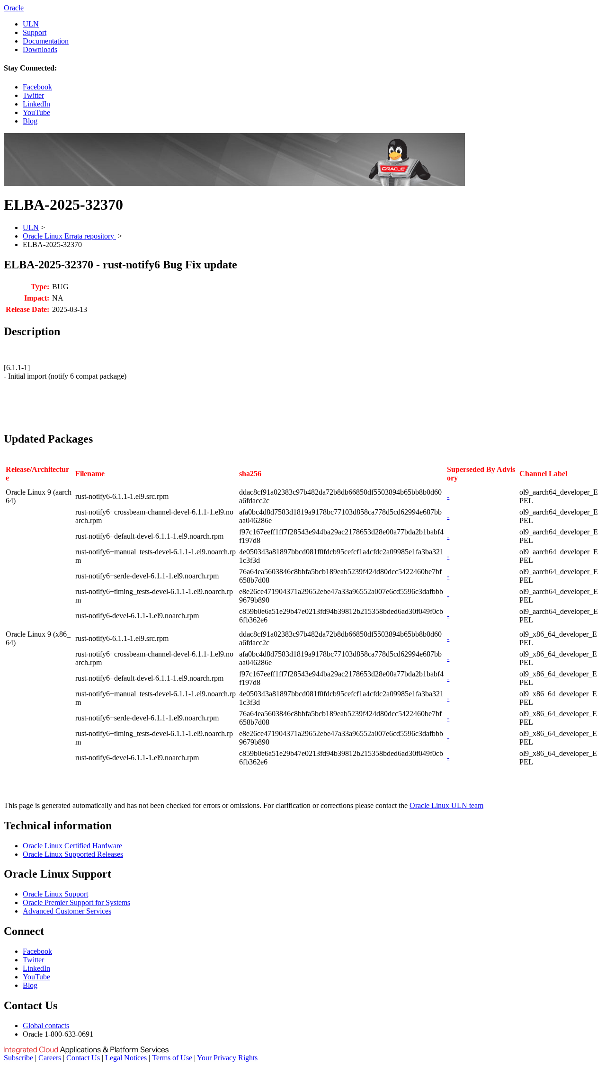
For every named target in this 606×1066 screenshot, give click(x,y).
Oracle (14, 8)
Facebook (37, 87)
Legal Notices (126, 1058)
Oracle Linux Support (55, 894)
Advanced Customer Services (67, 911)
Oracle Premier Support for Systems (76, 902)
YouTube (36, 112)
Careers (49, 1058)
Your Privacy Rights (227, 1058)
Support (34, 32)
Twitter (33, 95)
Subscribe (18, 1058)
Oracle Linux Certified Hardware (72, 846)
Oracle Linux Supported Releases (73, 854)
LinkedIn (36, 104)
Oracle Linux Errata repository (69, 236)
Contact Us (83, 1058)
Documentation (46, 41)
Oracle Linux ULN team (446, 805)
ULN (31, 24)
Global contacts (46, 1026)
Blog (30, 121)
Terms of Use (172, 1058)
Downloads (40, 49)
